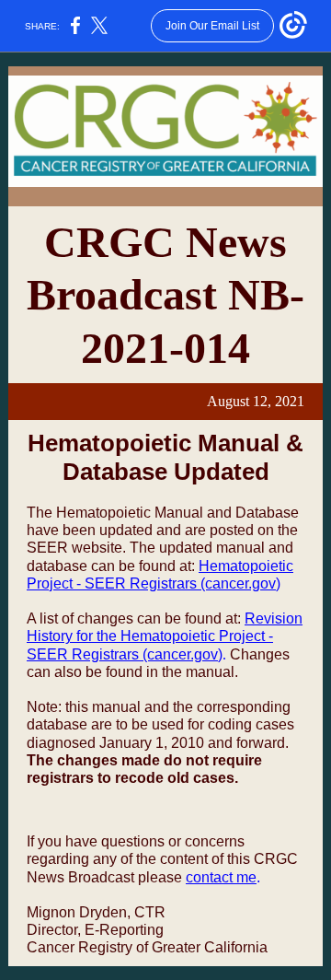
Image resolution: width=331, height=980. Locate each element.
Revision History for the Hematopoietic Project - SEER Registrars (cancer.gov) (164, 636)
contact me (221, 877)
